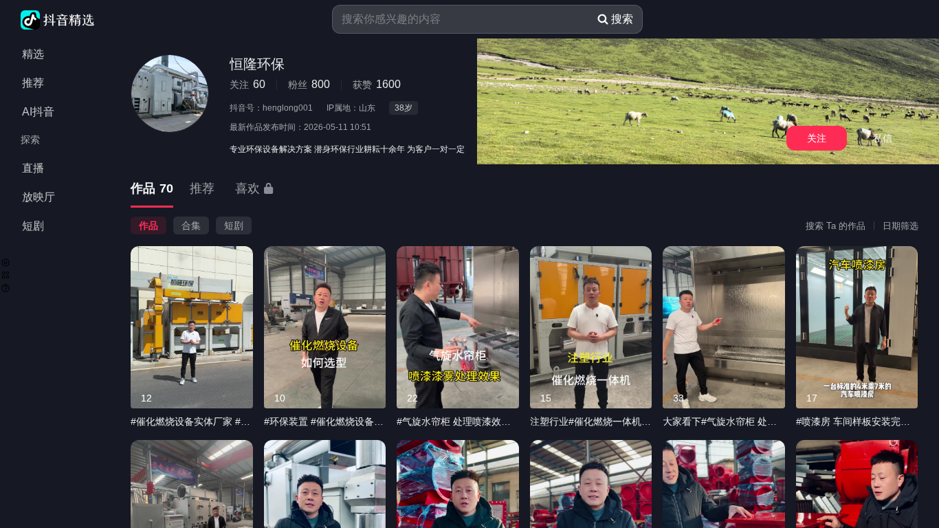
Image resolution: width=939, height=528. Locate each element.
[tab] (152, 189)
